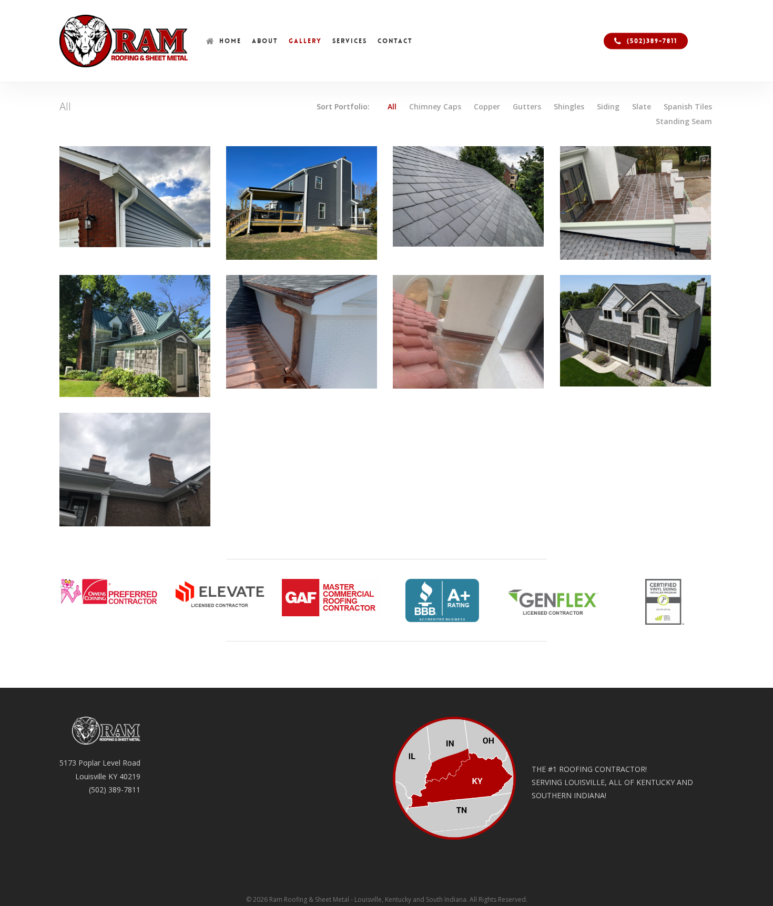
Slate (641, 106)
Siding (608, 106)
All (392, 106)
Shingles (569, 106)
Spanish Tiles (688, 106)
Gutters (527, 106)
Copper (487, 106)
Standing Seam (684, 121)
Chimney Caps (435, 106)
